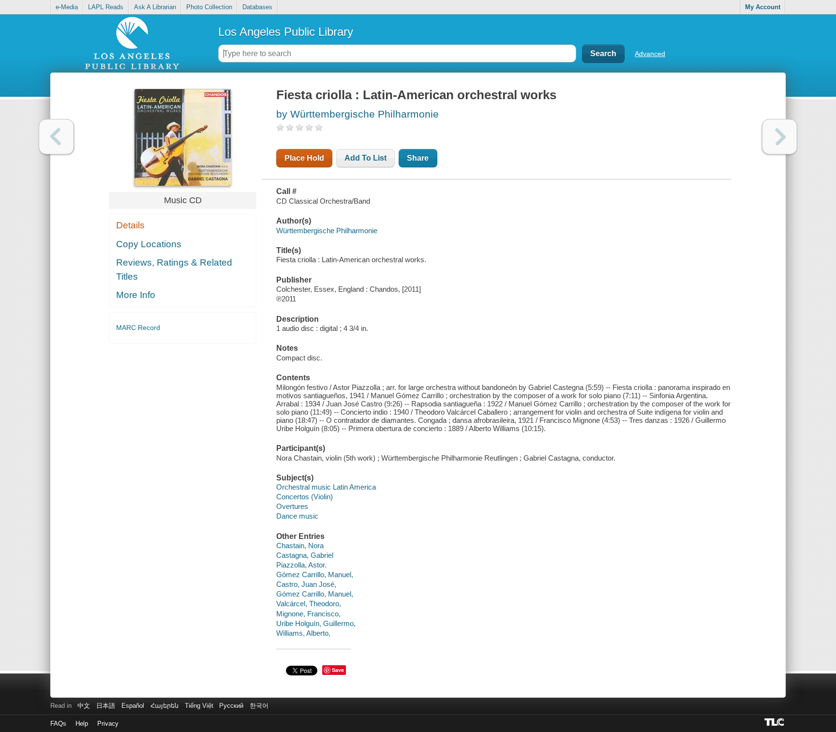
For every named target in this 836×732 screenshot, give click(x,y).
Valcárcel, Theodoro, (308, 603)
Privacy (108, 723)
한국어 (259, 705)
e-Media (67, 7)
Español (132, 705)
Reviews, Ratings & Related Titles (174, 269)
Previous (56, 136)
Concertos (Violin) (304, 497)
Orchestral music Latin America (326, 487)
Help (81, 723)
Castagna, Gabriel (304, 555)
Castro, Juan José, (306, 584)
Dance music (297, 516)
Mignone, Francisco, (308, 614)
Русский (231, 705)
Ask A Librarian (155, 7)
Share (418, 158)
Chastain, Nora (300, 545)
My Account (762, 7)
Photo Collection (209, 7)
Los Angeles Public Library (285, 31)
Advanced (650, 54)
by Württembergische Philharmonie (357, 114)
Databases (257, 7)
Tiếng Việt (199, 705)
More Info (135, 295)
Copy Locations (148, 244)
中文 (83, 705)
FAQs (58, 723)
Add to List (365, 158)
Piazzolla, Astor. (301, 565)
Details (130, 225)
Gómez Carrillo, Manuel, (314, 574)
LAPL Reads (105, 7)
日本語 (105, 705)
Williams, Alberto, (303, 633)
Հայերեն (164, 705)
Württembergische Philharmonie (326, 230)
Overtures (292, 506)
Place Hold (304, 158)
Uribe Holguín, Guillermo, (316, 623)
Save (338, 669)
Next (779, 136)
